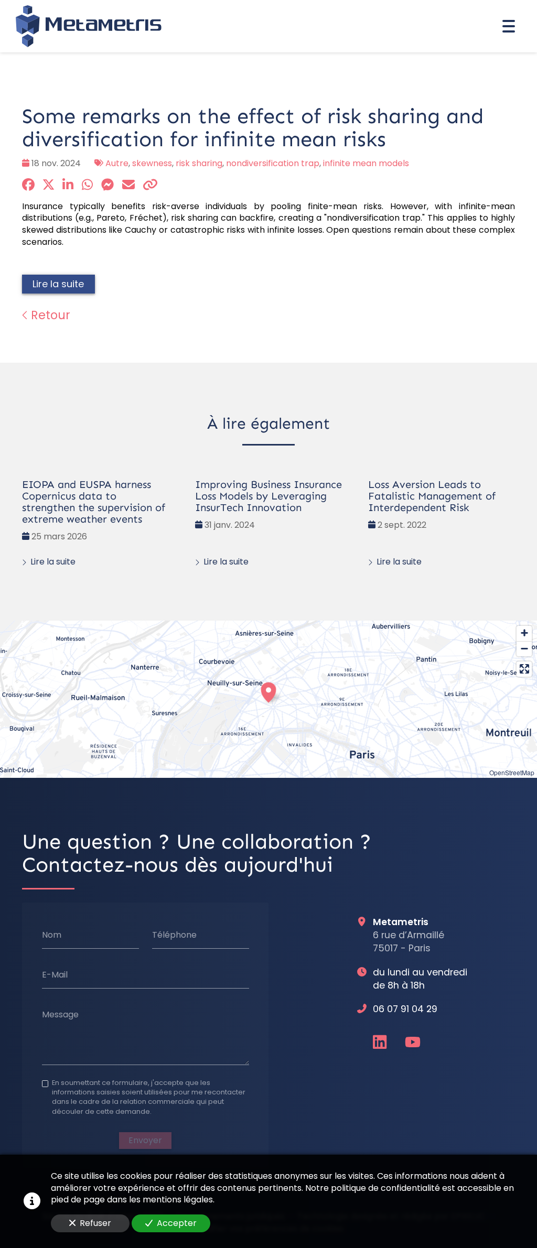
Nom (51, 935)
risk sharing (199, 163)
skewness (152, 163)
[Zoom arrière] (524, 648)
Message (60, 1014)
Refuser (95, 1223)
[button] (268, 690)
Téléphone (174, 935)
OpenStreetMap (511, 772)
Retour (49, 315)
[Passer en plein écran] (524, 669)
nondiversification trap (272, 163)
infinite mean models (366, 163)
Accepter (177, 1223)
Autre (116, 163)
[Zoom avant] (524, 633)
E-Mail (55, 975)
